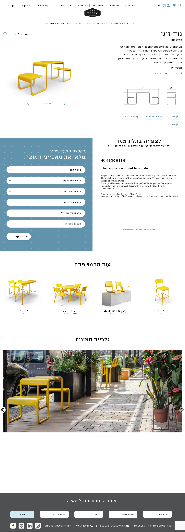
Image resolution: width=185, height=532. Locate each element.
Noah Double (128, 229)
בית (137, 23)
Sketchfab (150, 229)
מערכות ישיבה (93, 23)
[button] (65, 104)
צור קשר (25, 5)
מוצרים (131, 5)
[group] (92, 391)
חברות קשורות (64, 5)
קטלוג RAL (43, 5)
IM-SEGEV (140, 229)
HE (159, 5)
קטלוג (10, 5)
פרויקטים (98, 5)
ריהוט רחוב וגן (112, 23)
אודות (115, 5)
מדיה (83, 5)
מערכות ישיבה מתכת (69, 23)
